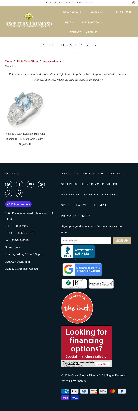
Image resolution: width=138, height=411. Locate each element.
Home (9, 61)
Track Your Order (100, 184)
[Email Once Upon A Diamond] (20, 193)
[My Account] (117, 12)
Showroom (93, 173)
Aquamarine (50, 61)
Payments (70, 194)
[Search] (122, 12)
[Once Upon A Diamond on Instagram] (9, 193)
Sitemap (99, 205)
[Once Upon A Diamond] (25, 21)
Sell (65, 205)
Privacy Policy (76, 215)
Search (81, 205)
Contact (116, 173)
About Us (70, 173)
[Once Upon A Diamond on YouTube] (31, 184)
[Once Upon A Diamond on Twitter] (9, 184)
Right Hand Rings (28, 61)
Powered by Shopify (73, 380)
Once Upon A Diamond (85, 375)
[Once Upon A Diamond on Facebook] (20, 184)
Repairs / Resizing (101, 194)
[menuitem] (69, 12)
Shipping (69, 184)
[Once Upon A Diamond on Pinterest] (42, 184)
